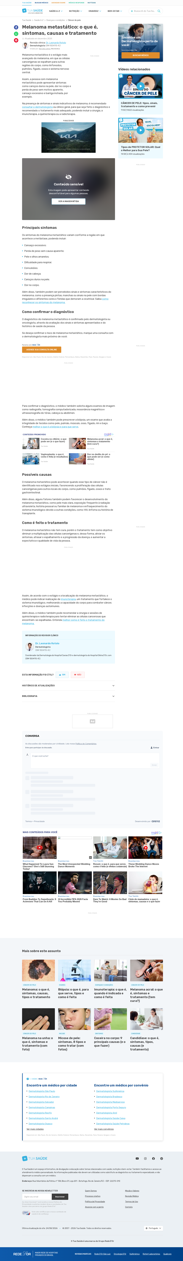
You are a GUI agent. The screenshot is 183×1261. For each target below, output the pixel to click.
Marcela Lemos (45, 49)
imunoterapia (68, 599)
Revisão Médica (132, 1196)
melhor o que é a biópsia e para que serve (55, 426)
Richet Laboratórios (151, 1254)
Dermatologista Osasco (40, 1123)
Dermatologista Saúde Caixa (110, 1118)
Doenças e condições (55, 20)
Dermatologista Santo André (43, 1118)
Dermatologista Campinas (42, 1107)
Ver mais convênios (104, 1129)
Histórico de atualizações (38, 685)
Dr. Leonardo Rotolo (47, 643)
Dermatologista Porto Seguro (111, 1107)
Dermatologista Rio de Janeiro (44, 1096)
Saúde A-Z (38, 20)
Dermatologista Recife (40, 1113)
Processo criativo (92, 1196)
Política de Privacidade (95, 1202)
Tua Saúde (27, 3)
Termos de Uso (131, 1202)
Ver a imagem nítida (68, 201)
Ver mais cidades (35, 1129)
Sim (63, 675)
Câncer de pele (74, 20)
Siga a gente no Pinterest (161, 1158)
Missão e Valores (132, 1191)
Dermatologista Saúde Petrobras (112, 1123)
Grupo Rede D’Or (106, 1241)
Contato (129, 1207)
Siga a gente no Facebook (153, 1158)
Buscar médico (41, 3)
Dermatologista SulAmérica (110, 1091)
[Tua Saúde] (32, 10)
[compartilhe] (16, 27)
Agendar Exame (58, 3)
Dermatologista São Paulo (42, 1091)
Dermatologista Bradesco (109, 1096)
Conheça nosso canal (137, 1158)
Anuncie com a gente (94, 1207)
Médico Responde (76, 3)
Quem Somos (91, 1191)
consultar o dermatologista (37, 107)
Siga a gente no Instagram (145, 1158)
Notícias (92, 3)
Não (79, 675)
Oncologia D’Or (120, 1254)
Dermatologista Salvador (41, 1102)
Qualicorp (167, 1254)
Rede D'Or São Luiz (102, 1254)
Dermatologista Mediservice (110, 1102)
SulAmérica (134, 1254)
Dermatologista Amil (106, 1113)
